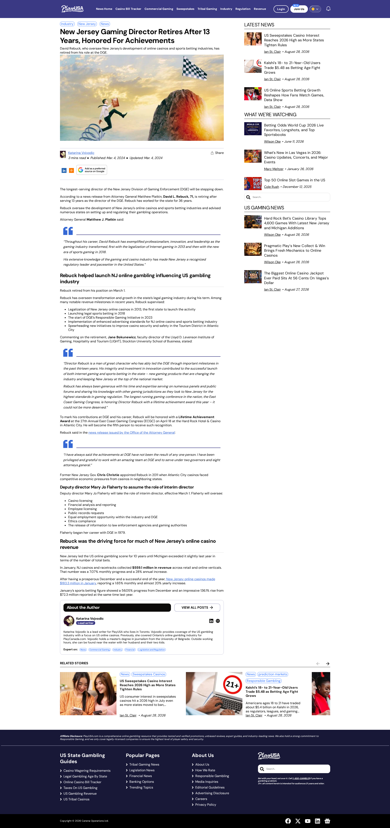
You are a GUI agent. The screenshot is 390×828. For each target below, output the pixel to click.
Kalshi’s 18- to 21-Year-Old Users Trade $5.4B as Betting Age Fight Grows (292, 67)
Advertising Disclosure (212, 793)
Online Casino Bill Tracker (82, 782)
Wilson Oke (272, 141)
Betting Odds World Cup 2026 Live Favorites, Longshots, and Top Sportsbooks (294, 130)
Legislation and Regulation (151, 649)
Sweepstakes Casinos (149, 674)
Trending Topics (141, 787)
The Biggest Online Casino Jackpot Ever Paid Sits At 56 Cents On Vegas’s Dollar (296, 278)
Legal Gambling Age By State (85, 776)
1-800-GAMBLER (301, 778)
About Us (202, 765)
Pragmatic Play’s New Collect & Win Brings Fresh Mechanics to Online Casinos (294, 250)
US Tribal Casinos (76, 799)
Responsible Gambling (263, 681)
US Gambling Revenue (80, 794)
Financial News (140, 776)
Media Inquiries (206, 782)
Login (281, 9)
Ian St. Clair (272, 52)
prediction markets (273, 674)
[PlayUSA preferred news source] (91, 170)
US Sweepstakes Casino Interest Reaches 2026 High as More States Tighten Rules (294, 40)
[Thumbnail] (88, 693)
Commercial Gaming (99, 649)
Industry (67, 24)
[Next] (327, 663)
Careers (201, 799)
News (105, 24)
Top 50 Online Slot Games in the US (294, 180)
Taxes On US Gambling (80, 788)
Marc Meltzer (274, 169)
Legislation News (142, 770)
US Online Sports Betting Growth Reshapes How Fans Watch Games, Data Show (294, 95)
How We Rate (205, 770)
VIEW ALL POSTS (195, 607)
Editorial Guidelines (210, 787)
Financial (130, 649)
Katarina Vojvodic (81, 153)
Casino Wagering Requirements (87, 771)
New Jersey (87, 24)
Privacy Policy (205, 805)
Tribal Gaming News (144, 765)
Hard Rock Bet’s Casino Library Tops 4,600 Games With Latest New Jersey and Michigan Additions (296, 223)
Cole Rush (271, 187)
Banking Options (141, 782)
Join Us (299, 9)
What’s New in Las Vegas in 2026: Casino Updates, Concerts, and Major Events (296, 157)
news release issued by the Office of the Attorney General (131, 432)
